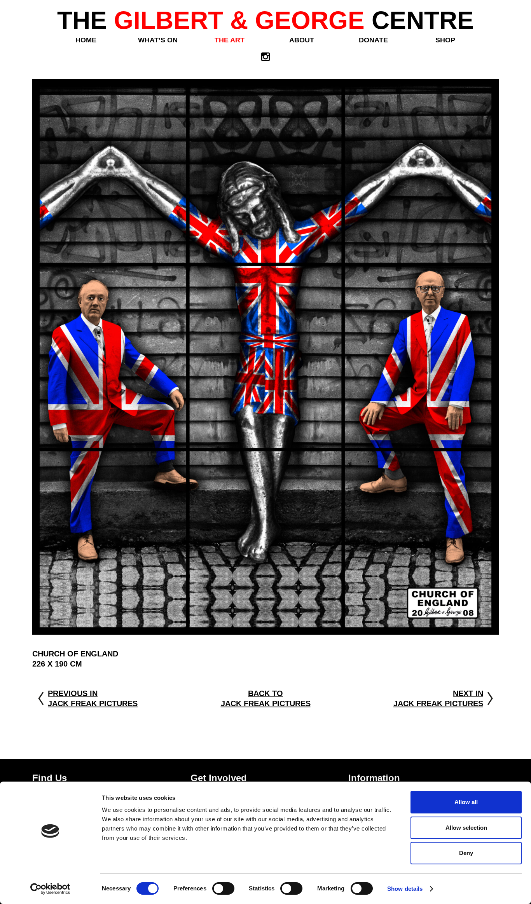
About (301, 40)
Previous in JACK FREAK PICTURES (93, 698)
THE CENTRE (265, 20)
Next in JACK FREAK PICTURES (438, 698)
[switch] (223, 888)
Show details (405, 888)
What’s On (158, 40)
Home (85, 40)
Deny (466, 853)
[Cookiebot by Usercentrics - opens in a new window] (50, 889)
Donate (373, 40)
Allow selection (466, 827)
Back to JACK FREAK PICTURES (266, 698)
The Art (230, 40)
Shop (445, 40)
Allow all (466, 802)
